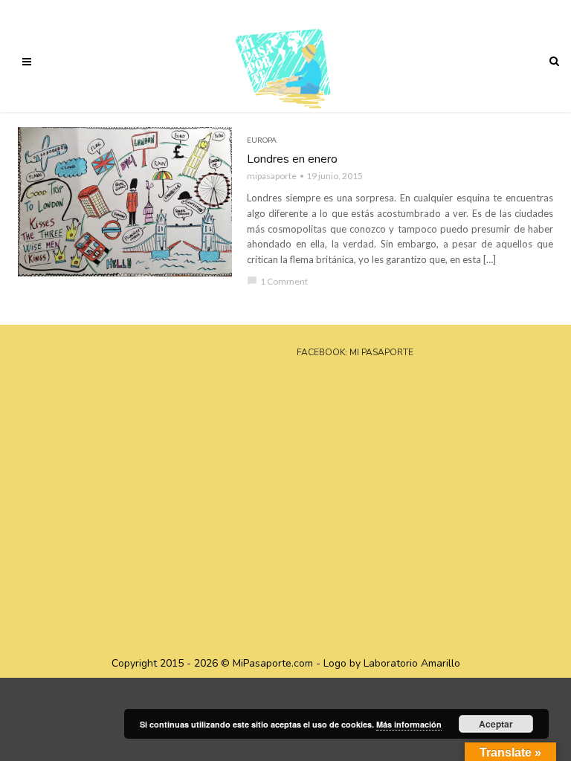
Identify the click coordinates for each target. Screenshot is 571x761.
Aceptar (496, 724)
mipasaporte (272, 175)
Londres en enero (292, 159)
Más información (409, 724)
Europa (262, 139)
